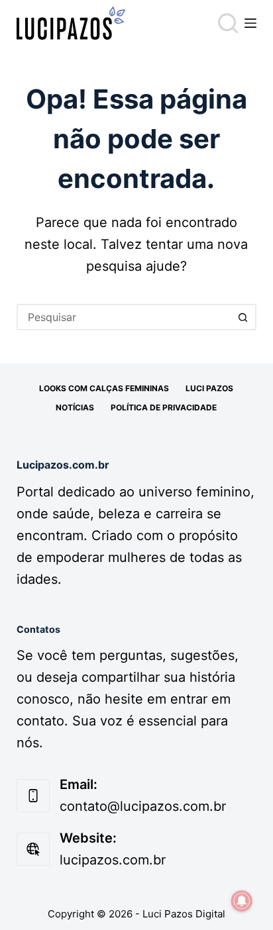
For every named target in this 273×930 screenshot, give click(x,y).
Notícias (75, 407)
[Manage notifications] (241, 900)
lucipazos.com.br (113, 860)
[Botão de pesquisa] (243, 317)
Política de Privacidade (164, 407)
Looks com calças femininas (104, 388)
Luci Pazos (209, 388)
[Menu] (250, 23)
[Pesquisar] (228, 23)
